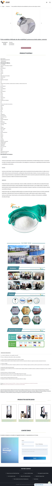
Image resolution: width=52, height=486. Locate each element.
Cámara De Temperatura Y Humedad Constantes (21, 392)
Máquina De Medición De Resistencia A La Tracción (9, 391)
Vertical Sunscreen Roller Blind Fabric (13, 473)
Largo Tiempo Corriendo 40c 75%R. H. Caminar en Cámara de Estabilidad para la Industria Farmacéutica (21, 383)
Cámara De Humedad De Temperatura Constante (27, 391)
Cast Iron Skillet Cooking (29, 473)
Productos (8, 6)
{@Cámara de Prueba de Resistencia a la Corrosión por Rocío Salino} (13, 384)
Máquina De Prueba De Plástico (41, 391)
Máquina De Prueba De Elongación (36, 392)
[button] (46, 2)
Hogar (3, 6)
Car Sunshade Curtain (11, 476)
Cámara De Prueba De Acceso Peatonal (42, 389)
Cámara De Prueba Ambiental (6, 389)
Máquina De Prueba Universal (16, 389)
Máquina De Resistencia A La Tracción (28, 389)
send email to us (26, 47)
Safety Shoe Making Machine (25, 476)
